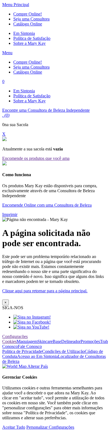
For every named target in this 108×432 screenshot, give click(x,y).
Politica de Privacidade (22, 351)
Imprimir (9, 214)
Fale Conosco (30, 346)
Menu (7, 52)
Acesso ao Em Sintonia (37, 356)
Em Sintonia (24, 33)
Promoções (90, 341)
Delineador (71, 341)
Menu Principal (15, 4)
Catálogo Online (27, 24)
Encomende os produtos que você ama (36, 158)
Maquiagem (27, 341)
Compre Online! (27, 14)
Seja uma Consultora (31, 19)
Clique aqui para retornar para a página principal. (45, 290)
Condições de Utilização (63, 351)
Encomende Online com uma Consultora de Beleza (47, 205)
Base (57, 341)
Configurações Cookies (15, 339)
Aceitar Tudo (13, 427)
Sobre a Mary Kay (29, 43)
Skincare (45, 341)
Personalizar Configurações (50, 427)
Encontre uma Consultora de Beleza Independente (46, 110)
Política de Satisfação (31, 38)
